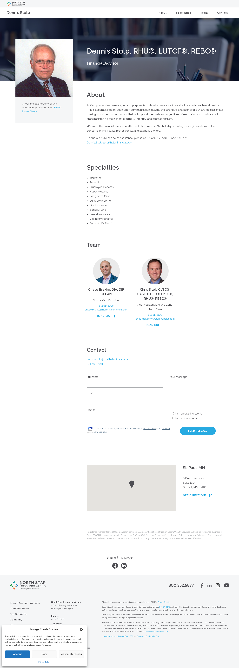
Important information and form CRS (117, 636)
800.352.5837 (181, 585)
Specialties (183, 12)
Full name (93, 376)
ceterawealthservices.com (156, 631)
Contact (222, 12)
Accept (17, 654)
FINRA (162, 607)
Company (16, 619)
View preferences (71, 654)
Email (90, 393)
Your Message (178, 376)
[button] (82, 629)
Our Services (18, 614)
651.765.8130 (95, 364)
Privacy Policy (44, 662)
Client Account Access (25, 603)
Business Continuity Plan (148, 636)
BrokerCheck (163, 602)
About (163, 12)
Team (204, 12)
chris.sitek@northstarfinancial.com (155, 318)
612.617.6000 (57, 619)
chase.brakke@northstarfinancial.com (106, 309)
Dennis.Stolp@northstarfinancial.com (110, 142)
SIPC (168, 607)
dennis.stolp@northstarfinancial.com (109, 359)
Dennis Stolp (18, 12)
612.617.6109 (155, 314)
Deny (44, 654)
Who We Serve (19, 608)
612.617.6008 (106, 305)
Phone (91, 409)
